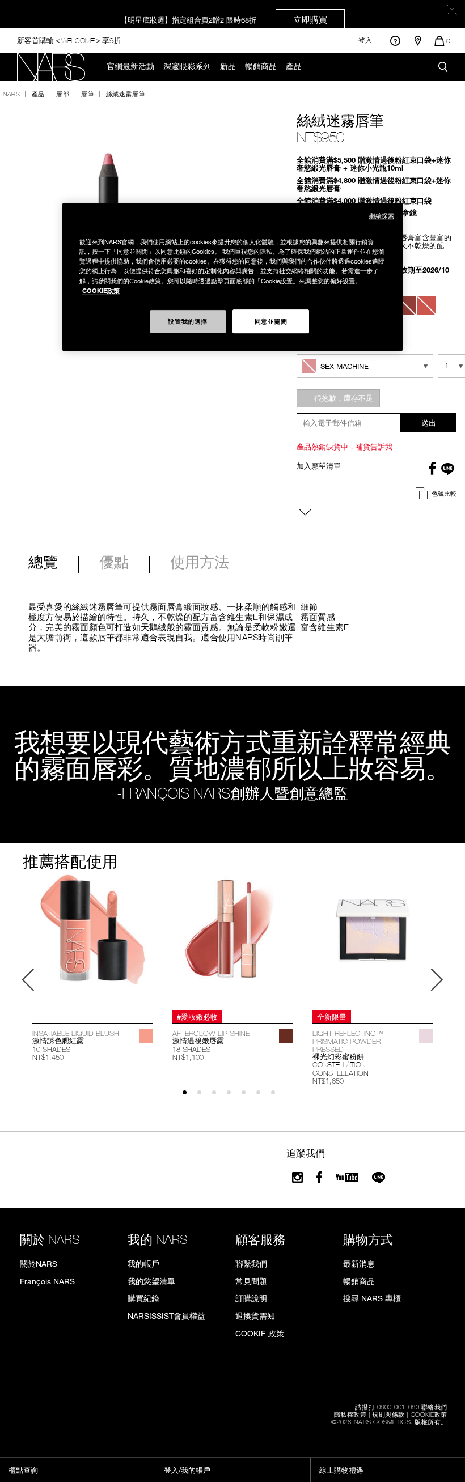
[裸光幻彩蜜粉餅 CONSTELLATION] (372, 939)
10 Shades (51, 1049)
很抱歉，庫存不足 (343, 397)
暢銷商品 (261, 66)
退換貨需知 (255, 1315)
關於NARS (38, 1263)
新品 (228, 66)
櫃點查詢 (23, 1470)
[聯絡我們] (395, 40)
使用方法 (199, 563)
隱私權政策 (350, 1414)
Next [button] (436, 980)
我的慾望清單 (151, 1281)
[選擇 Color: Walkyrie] (406, 305)
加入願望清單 (319, 465)
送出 (428, 422)
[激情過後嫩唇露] (232, 939)
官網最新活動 (130, 66)
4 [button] (234, 1097)
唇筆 (87, 93)
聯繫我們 (251, 1263)
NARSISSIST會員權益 (166, 1315)
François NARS (47, 1281)
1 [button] (190, 1097)
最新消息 (359, 1263)
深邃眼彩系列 (187, 66)
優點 (114, 563)
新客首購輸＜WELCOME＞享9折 (69, 40)
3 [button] (219, 1097)
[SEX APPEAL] (146, 1036)
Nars (11, 93)
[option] (93, 968)
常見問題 (251, 1281)
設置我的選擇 (187, 321)
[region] (232, 276)
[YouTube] (347, 1177)
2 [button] (204, 1097)
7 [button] (278, 1097)
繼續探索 (381, 215)
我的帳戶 (143, 1263)
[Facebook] (319, 1177)
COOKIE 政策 (259, 1333)
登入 (365, 40)
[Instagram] (297, 1177)
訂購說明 (251, 1298)
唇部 (62, 93)
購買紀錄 (143, 1298)
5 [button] (249, 1097)
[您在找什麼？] (443, 67)
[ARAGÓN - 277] (286, 1036)
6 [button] (263, 1097)
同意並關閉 (271, 321)
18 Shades (191, 1049)
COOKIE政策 (429, 1414)
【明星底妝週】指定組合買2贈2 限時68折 (223, 19)
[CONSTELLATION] (426, 1036)
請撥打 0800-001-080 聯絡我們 (401, 1407)
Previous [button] (28, 980)
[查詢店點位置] (418, 41)
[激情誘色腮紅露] (92, 939)
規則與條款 (388, 1414)
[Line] (379, 1177)
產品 (294, 66)
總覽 (43, 563)
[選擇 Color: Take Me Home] (426, 305)
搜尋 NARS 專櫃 (372, 1298)
